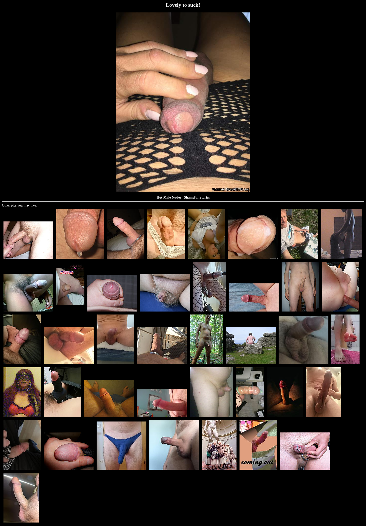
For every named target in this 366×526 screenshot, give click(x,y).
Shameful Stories (197, 197)
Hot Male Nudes (169, 197)
